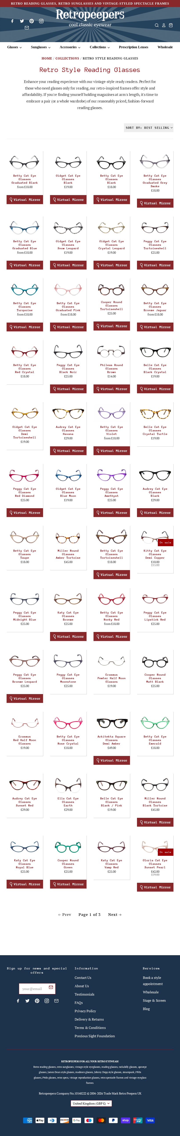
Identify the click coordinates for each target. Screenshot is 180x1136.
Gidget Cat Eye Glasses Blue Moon (68, 492)
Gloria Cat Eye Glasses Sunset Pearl (155, 864)
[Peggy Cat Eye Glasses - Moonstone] (68, 661)
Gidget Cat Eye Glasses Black (68, 179)
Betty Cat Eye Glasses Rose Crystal (68, 740)
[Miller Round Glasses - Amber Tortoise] (68, 537)
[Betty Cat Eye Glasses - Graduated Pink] (68, 289)
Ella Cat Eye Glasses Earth (68, 802)
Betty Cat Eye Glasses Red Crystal (24, 368)
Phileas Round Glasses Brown (111, 368)
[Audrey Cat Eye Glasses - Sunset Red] (25, 785)
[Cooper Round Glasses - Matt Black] (155, 661)
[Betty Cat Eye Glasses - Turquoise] (25, 289)
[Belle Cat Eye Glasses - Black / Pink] (112, 785)
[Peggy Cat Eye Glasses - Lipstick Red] (155, 599)
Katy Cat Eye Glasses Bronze (68, 616)
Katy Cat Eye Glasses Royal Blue (24, 864)
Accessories (68, 47)
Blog (146, 1008)
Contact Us (83, 977)
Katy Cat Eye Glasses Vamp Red (111, 864)
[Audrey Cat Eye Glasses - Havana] (68, 413)
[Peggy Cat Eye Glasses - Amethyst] (112, 475)
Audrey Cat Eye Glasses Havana (68, 430)
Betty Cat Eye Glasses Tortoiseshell (111, 554)
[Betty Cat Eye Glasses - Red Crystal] (25, 351)
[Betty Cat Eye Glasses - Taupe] (25, 537)
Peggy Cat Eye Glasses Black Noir (68, 368)
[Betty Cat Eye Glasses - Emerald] (155, 723)
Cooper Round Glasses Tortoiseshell (111, 305)
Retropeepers (47, 1093)
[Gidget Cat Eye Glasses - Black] (68, 162)
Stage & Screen (154, 1000)
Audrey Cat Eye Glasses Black (155, 492)
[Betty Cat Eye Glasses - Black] (112, 162)
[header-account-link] (162, 25)
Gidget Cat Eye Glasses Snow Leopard (68, 245)
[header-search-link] (155, 25)
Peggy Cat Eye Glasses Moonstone (68, 678)
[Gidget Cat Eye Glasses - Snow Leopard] (68, 228)
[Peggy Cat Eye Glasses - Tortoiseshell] (155, 228)
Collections (98, 47)
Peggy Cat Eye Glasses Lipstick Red (155, 616)
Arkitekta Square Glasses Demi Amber (112, 740)
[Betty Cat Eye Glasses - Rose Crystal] (68, 723)
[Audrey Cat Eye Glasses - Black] (155, 475)
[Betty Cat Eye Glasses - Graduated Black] (25, 162)
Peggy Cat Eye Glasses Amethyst (111, 492)
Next (113, 914)
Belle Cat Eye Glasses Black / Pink (111, 802)
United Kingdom (89, 1103)
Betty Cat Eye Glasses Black (111, 179)
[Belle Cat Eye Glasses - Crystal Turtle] (155, 413)
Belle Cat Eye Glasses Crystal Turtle (155, 430)
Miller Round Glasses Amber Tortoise (68, 554)
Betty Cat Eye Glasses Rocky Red (111, 616)
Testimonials (84, 994)
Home (47, 58)
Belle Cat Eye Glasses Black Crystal (155, 368)
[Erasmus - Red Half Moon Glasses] (25, 723)
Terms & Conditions (90, 1027)
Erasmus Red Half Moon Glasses (24, 740)
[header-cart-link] (169, 25)
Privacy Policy (85, 1011)
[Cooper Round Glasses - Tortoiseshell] (112, 289)
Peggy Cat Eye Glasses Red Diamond (24, 492)
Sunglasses (39, 47)
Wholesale (165, 47)
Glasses (13, 47)
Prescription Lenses (133, 47)
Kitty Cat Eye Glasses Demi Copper (155, 554)
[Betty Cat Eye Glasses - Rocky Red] (112, 599)
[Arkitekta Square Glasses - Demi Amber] (112, 723)
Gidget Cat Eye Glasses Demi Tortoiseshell (25, 432)
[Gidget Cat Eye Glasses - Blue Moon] (68, 475)
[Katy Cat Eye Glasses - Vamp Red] (112, 847)
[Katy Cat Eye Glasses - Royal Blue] (25, 847)
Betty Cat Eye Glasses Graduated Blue (25, 245)
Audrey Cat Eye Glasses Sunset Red (25, 802)
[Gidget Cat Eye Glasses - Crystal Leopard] (112, 228)
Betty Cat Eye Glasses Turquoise (24, 306)
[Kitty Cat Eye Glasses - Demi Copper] (155, 537)
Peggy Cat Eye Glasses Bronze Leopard (25, 678)
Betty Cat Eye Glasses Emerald (155, 740)
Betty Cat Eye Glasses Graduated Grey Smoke (155, 181)
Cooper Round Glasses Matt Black (155, 678)
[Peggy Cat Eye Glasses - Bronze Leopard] (25, 661)
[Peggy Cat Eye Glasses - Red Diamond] (25, 475)
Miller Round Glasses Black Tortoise (155, 802)
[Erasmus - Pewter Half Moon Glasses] (112, 661)
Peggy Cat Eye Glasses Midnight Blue (24, 616)
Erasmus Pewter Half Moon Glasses (112, 678)
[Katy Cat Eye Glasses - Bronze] (68, 599)
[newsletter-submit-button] (51, 987)
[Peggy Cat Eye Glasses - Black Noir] (68, 351)
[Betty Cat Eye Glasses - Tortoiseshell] (112, 537)
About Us (82, 985)
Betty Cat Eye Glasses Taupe (24, 554)
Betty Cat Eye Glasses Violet (111, 430)
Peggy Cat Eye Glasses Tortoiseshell (155, 245)
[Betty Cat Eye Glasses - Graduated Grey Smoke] (155, 162)
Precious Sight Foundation (95, 1036)
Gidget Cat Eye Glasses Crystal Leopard (112, 245)
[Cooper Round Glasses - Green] (68, 847)
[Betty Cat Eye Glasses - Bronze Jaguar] (155, 289)
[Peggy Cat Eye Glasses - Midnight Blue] (25, 599)
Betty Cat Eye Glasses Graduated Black (25, 179)
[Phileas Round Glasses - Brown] (112, 351)
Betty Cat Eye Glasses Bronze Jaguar (155, 306)
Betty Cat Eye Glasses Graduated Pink (68, 306)
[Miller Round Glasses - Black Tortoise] (155, 785)
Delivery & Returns (89, 1019)
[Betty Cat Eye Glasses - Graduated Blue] (25, 228)
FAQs (79, 1002)
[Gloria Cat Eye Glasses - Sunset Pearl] (155, 847)
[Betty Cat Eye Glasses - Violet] (112, 413)
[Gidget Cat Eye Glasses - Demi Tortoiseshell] (25, 413)
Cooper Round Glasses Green (68, 864)
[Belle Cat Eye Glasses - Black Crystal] (155, 351)
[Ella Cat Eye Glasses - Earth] (68, 785)
